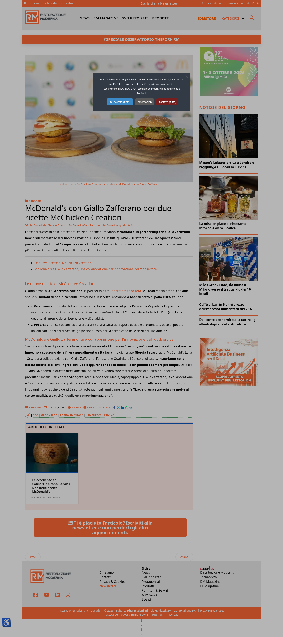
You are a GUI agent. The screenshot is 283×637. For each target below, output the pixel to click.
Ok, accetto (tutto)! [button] (120, 102)
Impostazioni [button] (144, 102)
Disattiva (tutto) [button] (167, 102)
